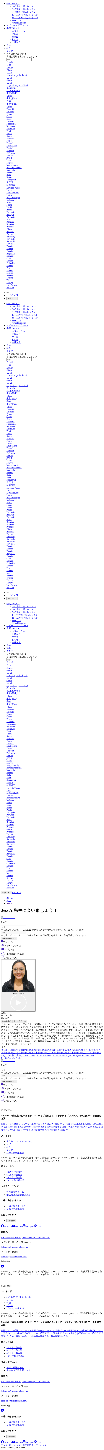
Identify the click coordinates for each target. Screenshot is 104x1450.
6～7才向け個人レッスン (24, 9)
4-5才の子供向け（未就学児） (69, 1050)
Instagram (29, 1226)
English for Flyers (73, 1055)
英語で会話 (49, 1127)
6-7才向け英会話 (14, 1175)
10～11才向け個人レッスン (25, 15)
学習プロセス (13, 28)
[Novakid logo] (7, 1106)
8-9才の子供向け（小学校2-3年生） (34, 1052)
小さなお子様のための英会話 (84, 1127)
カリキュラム (18, 31)
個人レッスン (13, 3)
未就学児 (16, 42)
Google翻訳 (6, 1021)
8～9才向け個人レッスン (24, 12)
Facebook (8, 1226)
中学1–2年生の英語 (35, 1127)
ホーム (9, 898)
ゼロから (16, 34)
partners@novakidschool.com (14, 1257)
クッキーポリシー (40, 1445)
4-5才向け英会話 (14, 1172)
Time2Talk (16, 20)
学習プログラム (39, 1124)
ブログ (9, 51)
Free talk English (15, 1058)
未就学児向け (37, 1050)
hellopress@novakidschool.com (14, 1247)
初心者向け (26, 1050)
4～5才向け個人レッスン (24, 6)
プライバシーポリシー (12, 1445)
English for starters (41, 1055)
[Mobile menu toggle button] (7, 292)
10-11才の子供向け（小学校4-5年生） (69, 1052)
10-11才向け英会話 (15, 1180)
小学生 (15, 37)
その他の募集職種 (15, 1209)
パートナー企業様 (15, 1153)
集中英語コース (62, 1127)
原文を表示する (19, 1021)
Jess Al (9, 903)
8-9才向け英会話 (14, 1177)
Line (38, 1226)
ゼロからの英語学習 (11, 1050)
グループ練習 (66, 1124)
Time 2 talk (28, 1055)
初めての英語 (53, 1124)
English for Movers (57, 1055)
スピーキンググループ (17, 25)
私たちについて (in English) (19, 1141)
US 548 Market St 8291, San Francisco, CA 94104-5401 (25, 1237)
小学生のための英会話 (31, 1130)
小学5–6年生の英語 (17, 1127)
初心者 (15, 39)
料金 (8, 48)
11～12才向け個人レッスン (25, 17)
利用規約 (27, 1445)
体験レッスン (7, 1124)
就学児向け (49, 1050)
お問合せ (11, 1221)
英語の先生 (62, 1130)
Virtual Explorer (19, 23)
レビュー (10, 1144)
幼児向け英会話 (49, 1130)
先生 (8, 45)
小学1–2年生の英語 (82, 1124)
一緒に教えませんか (16, 1206)
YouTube (19, 1226)
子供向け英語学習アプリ (18, 1195)
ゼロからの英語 (13, 1130)
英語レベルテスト (22, 1124)
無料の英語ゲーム (15, 1192)
